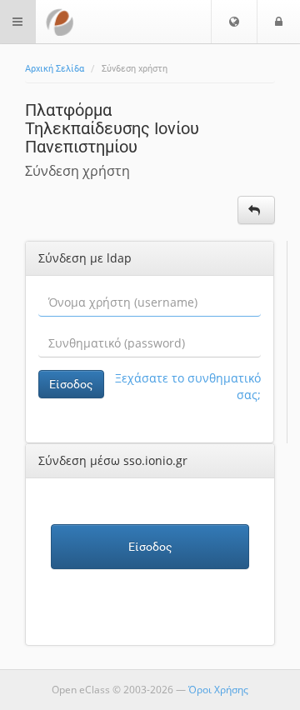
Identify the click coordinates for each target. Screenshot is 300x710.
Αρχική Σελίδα (54, 68)
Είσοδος (71, 384)
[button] (234, 21)
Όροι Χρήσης (218, 689)
